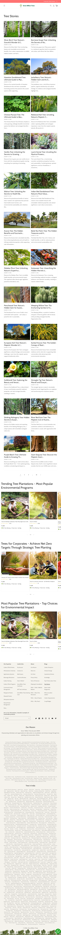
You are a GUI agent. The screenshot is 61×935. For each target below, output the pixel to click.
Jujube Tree (26, 854)
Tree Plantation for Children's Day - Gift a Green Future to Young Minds (38, 752)
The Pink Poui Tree (26, 910)
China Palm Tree (26, 810)
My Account (20, 667)
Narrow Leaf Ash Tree (47, 871)
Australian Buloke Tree (28, 794)
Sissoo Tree (22, 898)
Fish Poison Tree (30, 828)
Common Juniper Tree (10, 816)
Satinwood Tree (53, 892)
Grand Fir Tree (18, 833)
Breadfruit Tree (8, 803)
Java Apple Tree (53, 853)
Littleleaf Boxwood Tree (34, 862)
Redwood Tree (37, 887)
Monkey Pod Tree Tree (32, 868)
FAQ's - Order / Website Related (36, 688)
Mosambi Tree (52, 868)
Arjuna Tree (47, 792)
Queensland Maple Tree (16, 883)
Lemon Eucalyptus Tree (31, 860)
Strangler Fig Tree (46, 903)
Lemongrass (7, 862)
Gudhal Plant (13, 834)
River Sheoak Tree (12, 889)
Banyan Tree (7, 797)
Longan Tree (49, 862)
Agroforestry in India (47, 778)
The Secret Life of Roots (47, 910)
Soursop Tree (37, 900)
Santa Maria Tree (19, 892)
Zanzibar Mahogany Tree (21, 924)
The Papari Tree (9, 910)
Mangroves (22, 865)
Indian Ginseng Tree (18, 844)
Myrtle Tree (31, 871)
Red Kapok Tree (38, 886)
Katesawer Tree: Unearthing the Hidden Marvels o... (43, 269)
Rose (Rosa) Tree (33, 889)
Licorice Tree (14, 862)
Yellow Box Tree (36, 921)
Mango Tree (7, 865)
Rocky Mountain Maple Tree (23, 889)
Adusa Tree (37, 789)
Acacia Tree (31, 789)
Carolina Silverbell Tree (15, 807)
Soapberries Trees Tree (28, 900)
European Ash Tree (42, 824)
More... (5, 708)
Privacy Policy (34, 677)
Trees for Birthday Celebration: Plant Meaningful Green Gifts (14, 521)
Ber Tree (16, 798)
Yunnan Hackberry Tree (50, 922)
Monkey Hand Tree (22, 868)
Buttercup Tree (27, 804)
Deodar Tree (12, 819)
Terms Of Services (35, 681)
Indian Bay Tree (46, 839)
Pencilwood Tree (12, 878)
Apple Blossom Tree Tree (9, 792)
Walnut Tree (42, 915)
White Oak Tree (49, 918)
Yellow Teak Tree (21, 922)
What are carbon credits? (48, 693)
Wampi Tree (49, 915)
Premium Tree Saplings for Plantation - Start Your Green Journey (18, 749)
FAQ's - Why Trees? (35, 701)
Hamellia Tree (25, 836)
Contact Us (20, 670)
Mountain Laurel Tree (50, 869)
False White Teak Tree (50, 827)
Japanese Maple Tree (8, 853)
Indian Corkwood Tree (22, 842)
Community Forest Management (8, 688)
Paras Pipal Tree (31, 877)
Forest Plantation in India (18, 778)
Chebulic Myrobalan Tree (16, 810)
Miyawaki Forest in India (31, 776)
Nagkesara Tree (38, 871)
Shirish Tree (7, 897)
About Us (33, 670)
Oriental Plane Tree (37, 874)
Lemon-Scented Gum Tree (50, 860)
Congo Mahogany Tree (32, 816)
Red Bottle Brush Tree (47, 884)
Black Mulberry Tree (37, 800)
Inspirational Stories (49, 674)
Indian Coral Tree (38, 841)
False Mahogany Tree (21, 827)
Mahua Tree (25, 863)
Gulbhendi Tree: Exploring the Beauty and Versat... (15, 381)
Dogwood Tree (18, 821)
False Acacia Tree (11, 827)
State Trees (17, 903)
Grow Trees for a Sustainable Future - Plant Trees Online (22, 745)
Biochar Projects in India (32, 779)
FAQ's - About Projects (36, 698)
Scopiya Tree (41, 894)
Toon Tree (32, 912)
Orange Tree (29, 874)
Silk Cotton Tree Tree (30, 897)
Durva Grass (54, 821)
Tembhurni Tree (41, 907)
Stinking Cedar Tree (25, 903)
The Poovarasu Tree (36, 910)
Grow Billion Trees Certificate (21, 685)
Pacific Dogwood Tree (47, 874)
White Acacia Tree (9, 918)
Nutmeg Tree (17, 874)
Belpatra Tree (10, 798)
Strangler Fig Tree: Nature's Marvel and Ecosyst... (42, 381)
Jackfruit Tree (43, 850)
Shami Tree (38, 895)
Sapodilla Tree (27, 892)
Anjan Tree (48, 791)
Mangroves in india (38, 778)
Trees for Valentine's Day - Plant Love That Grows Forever (35, 769)
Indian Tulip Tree (16, 848)
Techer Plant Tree (26, 907)
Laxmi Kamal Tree (13, 860)
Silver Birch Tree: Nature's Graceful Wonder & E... (14, 41)
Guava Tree (7, 834)
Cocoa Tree (6, 815)
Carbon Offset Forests (9, 667)
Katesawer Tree (52, 856)
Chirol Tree (47, 812)
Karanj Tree (31, 856)
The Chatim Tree (23, 909)
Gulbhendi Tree (38, 834)
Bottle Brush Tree (21, 801)
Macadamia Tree (10, 863)
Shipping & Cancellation (36, 684)
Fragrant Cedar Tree (52, 828)
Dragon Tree (25, 821)
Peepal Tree (39, 877)
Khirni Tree (40, 857)
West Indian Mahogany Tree (51, 916)
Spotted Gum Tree (49, 901)
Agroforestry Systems (9, 674)
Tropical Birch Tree (48, 912)
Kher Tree (34, 857)
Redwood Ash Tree (29, 887)
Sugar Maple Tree (11, 904)
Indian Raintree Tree (14, 847)
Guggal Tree (20, 834)
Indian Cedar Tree (20, 841)
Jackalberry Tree (35, 850)
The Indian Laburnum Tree (33, 909)
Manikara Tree (29, 865)
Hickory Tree (7, 838)
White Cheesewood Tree (29, 918)
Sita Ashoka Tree (30, 898)
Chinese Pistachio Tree (19, 812)
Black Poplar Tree (46, 800)
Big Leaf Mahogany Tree (42, 798)
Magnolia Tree (18, 863)
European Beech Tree (51, 824)
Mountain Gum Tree (40, 869)
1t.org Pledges (47, 701)
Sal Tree (40, 891)
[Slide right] (33, 534)
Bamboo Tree (54, 795)
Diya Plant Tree (10, 821)
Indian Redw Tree (37, 847)
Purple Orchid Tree (25, 881)
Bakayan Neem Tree (30, 795)
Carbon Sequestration (49, 698)
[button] (4, 5)
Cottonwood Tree (48, 816)
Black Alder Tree (10, 800)
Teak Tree (19, 907)
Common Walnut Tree (21, 816)
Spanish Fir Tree (24, 901)
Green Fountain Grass (43, 833)
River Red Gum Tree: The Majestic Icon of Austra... (41, 418)
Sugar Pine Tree (19, 904)
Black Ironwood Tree (27, 800)
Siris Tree (17, 898)
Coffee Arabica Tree (21, 815)
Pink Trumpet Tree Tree (16, 880)
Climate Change (48, 670)
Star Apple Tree (10, 903)
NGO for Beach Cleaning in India (18, 779)
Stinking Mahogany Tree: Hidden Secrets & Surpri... (16, 418)
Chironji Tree (53, 812)
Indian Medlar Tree (25, 845)
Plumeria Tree (25, 880)
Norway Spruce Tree (8, 874)
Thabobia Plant (50, 907)
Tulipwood (25, 913)
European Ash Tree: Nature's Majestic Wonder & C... (15, 344)
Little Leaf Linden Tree (23, 862)
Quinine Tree (39, 883)
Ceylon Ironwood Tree (14, 809)
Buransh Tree (46, 803)
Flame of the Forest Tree (41, 828)
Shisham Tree (14, 897)
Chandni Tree (46, 809)
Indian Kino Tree (27, 844)
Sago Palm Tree (28, 891)
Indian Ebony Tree (44, 842)
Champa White (39, 809)
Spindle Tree (41, 901)
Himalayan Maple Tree (36, 838)
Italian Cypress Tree (8, 850)
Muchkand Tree (8, 871)
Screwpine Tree (48, 894)
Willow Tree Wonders (19, 921)
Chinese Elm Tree (52, 810)
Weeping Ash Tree (20, 916)
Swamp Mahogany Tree (35, 904)
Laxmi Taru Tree (21, 860)
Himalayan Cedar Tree (16, 838)
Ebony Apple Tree (43, 822)
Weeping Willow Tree (38, 916)
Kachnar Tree (48, 854)
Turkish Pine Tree (32, 913)
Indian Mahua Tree (16, 845)
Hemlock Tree (53, 836)
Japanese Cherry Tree (41, 851)
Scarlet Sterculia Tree (32, 894)
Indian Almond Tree (37, 839)
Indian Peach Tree (34, 845)
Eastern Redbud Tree (21, 822)
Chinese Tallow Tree (30, 812)
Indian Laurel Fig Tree (37, 844)
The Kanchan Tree (44, 909)
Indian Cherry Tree (29, 841)
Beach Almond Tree (48, 797)
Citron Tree (32, 813)
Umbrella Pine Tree (41, 913)
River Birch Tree (45, 887)
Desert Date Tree (20, 819)
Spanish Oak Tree (33, 901)
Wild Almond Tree (27, 919)
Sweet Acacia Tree (46, 904)
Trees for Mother (33, 521)
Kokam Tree (6, 859)
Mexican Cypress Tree (28, 866)
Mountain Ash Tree (9, 869)
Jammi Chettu (50, 850)
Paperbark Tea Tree (12, 877)
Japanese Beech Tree (21, 851)
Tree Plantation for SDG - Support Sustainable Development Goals (32, 755)
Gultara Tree (53, 834)
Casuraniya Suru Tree (38, 807)
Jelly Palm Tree (19, 854)
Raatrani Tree (46, 883)
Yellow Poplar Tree (13, 922)
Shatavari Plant (45, 895)
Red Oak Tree (46, 886)
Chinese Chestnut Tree (42, 810)
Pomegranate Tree (33, 880)
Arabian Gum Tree (20, 792)
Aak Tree (26, 789)
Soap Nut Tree (19, 900)
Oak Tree (23, 874)
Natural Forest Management (7, 703)
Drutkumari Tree (40, 821)
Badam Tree (10, 795)
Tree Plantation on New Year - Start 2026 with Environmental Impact (38, 763)
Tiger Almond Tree (25, 912)
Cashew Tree (24, 807)
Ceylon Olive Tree (24, 809)
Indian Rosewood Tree (47, 847)
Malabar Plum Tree (44, 863)
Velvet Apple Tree (26, 915)
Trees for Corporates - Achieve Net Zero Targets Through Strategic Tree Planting (27, 767)
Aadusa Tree (20, 789)
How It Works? (20, 681)
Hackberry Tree (17, 836)
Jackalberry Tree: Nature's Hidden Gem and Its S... (41, 78)
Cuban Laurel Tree (22, 818)
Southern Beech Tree (46, 900)
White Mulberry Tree (39, 918)
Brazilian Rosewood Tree (49, 801)
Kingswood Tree (52, 857)
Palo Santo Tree (26, 875)
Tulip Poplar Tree (17, 913)
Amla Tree (31, 791)
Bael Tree (16, 795)
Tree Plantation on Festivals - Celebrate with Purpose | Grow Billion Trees (23, 758)
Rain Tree (53, 883)
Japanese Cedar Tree (31, 851)
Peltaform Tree (46, 877)
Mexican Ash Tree (18, 866)
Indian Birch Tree (11, 841)
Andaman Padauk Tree (39, 791)
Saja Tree (35, 891)
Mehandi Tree (10, 866)
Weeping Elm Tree (29, 916)
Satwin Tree (7, 894)
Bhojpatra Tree (33, 798)
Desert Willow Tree (40, 819)
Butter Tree (20, 804)
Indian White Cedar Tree (26, 848)
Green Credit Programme (47, 688)
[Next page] (40, 474)
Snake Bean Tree (38, 898)
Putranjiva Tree (33, 881)
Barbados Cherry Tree (29, 797)
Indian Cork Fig (47, 841)
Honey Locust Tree (18, 839)
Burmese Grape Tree (12, 804)
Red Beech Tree (27, 884)
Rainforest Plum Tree (10, 884)
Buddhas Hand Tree (38, 803)
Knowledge (47, 677)
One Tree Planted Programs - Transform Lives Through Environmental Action (32, 746)
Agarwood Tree (10, 791)
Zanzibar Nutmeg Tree (33, 924)
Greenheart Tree (52, 833)
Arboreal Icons (28, 792)
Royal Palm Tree (11, 891)
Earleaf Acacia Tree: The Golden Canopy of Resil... (43, 344)
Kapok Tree (25, 856)
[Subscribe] (28, 718)
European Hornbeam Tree (10, 825)
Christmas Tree (17, 813)
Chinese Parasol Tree (8, 812)
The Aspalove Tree (14, 909)
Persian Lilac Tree (21, 878)
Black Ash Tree (18, 800)
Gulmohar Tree (46, 834)
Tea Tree (14, 907)
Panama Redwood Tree (36, 875)
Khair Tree (16, 857)
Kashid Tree (45, 856)
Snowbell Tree (11, 900)
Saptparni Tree (45, 892)
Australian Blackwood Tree (16, 794)
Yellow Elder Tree (45, 921)
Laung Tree (51, 859)
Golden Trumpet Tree (9, 833)
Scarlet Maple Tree (22, 894)
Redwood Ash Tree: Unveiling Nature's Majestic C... (42, 116)
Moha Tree (14, 868)
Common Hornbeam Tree (51, 815)
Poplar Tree (50, 880)
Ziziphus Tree (42, 924)
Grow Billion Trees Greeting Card (23, 693)
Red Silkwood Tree (19, 887)
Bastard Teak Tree (39, 797)
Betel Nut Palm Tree (24, 798)
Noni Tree (30, 872)
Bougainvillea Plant (30, 801)
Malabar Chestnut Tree (34, 863)
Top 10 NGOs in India (42, 776)
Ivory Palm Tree (17, 850)
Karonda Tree (38, 856)
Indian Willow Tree (37, 848)
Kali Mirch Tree (11, 856)
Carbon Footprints (48, 667)
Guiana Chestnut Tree (28, 834)
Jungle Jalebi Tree (33, 854)
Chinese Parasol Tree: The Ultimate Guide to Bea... (14, 116)
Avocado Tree (50, 794)
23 (36, 474)
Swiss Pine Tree (29, 906)
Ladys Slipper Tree (23, 859)
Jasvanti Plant (45, 853)
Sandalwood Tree (10, 892)
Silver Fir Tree (47, 897)
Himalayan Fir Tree (26, 838)
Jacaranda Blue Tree (26, 850)
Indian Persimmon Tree (45, 845)
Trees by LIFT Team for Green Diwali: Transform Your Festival (14, 577)
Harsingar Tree (32, 836)
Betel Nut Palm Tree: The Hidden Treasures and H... (44, 232)
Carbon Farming (7, 681)
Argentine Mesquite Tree (38, 792)
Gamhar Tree (18, 830)
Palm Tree (19, 875)
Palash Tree (13, 875)
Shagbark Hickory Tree (21, 895)
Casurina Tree (47, 807)
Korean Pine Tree (14, 859)
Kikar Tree (46, 857)
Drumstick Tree (32, 821)
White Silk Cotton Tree (17, 919)
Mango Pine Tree (53, 863)
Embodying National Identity (22, 824)
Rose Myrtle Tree (42, 889)
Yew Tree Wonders (39, 922)
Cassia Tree (30, 807)
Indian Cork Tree (13, 842)
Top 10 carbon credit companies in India (37, 781)
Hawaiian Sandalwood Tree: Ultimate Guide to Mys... (15, 78)
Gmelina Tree (11, 831)
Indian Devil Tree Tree (33, 842)
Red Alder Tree (20, 884)
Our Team (33, 674)
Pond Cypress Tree (43, 880)
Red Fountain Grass (18, 886)
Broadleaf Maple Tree (17, 803)
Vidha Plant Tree (35, 915)
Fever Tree (6, 828)
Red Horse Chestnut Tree (29, 886)
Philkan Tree (7, 880)
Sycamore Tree (37, 906)
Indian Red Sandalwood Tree (26, 847)
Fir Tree (16, 828)
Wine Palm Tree (28, 921)
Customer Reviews (21, 677)
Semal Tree (13, 895)
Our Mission (34, 667)
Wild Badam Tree (36, 919)
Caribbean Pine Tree (42, 806)
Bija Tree (51, 798)
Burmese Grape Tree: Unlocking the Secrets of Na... (43, 41)
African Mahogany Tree (46, 789)
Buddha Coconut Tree (27, 803)
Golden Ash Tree (19, 831)
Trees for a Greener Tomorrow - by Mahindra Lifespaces (42, 581)
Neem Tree (24, 872)
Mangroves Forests (8, 692)
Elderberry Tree (51, 822)
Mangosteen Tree (14, 865)
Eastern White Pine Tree (32, 822)
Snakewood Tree (47, 898)
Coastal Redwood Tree (41, 813)
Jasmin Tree (38, 853)
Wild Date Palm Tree (45, 919)
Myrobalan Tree (24, 871)
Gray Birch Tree (26, 833)
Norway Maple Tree (51, 872)
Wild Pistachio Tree (9, 921)
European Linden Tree (32, 825)
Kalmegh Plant (19, 856)
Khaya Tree (22, 857)
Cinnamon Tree (25, 813)
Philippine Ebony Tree (50, 878)
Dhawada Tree (49, 819)
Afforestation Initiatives (9, 670)
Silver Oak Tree (10, 898)
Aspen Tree (7, 794)
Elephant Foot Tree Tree (9, 824)
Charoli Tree (53, 809)
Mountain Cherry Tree (19, 869)
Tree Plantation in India (20, 776)
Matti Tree (50, 865)
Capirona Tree (34, 806)
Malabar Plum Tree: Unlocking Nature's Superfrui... (16, 269)
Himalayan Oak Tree (47, 838)
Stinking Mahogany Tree (36, 903)
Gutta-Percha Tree (9, 836)
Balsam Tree (47, 795)
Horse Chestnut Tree (27, 839)
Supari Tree (26, 904)
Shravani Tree (21, 897)
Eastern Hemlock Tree (11, 822)
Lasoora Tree (37, 859)
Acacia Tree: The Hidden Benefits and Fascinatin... (14, 232)
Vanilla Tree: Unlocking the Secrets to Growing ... (14, 153)
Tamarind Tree (8, 907)
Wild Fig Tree (54, 919)
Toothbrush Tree (39, 912)
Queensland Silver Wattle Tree (28, 883)
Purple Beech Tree (15, 881)
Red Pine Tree (53, 886)
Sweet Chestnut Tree (11, 906)
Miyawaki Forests (8, 696)
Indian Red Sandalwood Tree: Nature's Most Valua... (42, 192)
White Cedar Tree (18, 918)
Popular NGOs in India (9, 776)
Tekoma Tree (34, 907)
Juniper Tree (41, 854)
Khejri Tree (28, 857)
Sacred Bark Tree (19, 891)
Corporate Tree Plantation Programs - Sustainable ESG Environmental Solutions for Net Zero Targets (27, 742)
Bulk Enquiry (20, 674)
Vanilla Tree (18, 915)
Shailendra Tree (31, 895)
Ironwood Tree (46, 848)
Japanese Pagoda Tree (19, 853)
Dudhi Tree (48, 821)
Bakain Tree (21, 795)
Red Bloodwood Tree (36, 884)
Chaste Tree (6, 810)
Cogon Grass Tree (30, 815)
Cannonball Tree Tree (24, 806)
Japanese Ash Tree (11, 851)
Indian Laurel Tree (47, 844)
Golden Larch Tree (51, 831)
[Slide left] (27, 534)
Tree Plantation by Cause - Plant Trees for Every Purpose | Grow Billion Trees (32, 751)
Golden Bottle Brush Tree (29, 831)
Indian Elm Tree (52, 842)
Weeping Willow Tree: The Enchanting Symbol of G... (41, 306)
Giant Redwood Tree (26, 830)
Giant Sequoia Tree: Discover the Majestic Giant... (44, 456)
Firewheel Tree (22, 828)
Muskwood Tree (16, 871)
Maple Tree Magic (37, 865)
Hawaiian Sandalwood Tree (42, 836)
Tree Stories (47, 684)
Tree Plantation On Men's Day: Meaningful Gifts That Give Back (35, 760)
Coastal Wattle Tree (51, 813)
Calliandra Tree (45, 804)
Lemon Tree (40, 860)
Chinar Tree (33, 810)
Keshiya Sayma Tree (8, 857)
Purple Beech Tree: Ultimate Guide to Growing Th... (15, 456)
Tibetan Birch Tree (15, 912)
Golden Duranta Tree (40, 831)
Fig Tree (11, 828)
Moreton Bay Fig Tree (42, 868)
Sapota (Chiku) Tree (36, 892)
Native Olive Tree (16, 872)
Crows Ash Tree (13, 818)
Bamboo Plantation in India (21, 781)
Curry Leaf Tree (49, 818)
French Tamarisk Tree (9, 830)
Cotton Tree (40, 816)
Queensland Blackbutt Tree (44, 881)
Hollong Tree (10, 839)
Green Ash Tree (33, 833)
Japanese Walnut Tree (29, 853)
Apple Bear (53, 791)
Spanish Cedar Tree (15, 901)
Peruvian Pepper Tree (39, 878)
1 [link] (20, 475)
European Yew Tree (42, 825)
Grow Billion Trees (33, 928)
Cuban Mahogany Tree (32, 818)
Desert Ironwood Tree (30, 819)
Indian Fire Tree (9, 844)
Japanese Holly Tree (51, 851)
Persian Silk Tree (29, 878)
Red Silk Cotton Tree (9, 887)
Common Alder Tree (40, 815)
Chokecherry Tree (8, 813)
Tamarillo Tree (53, 906)
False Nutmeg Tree (31, 827)
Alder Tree (17, 791)
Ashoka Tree (53, 792)
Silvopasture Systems (9, 699)
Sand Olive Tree (46, 891)
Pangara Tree (45, 875)
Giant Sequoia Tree (36, 830)
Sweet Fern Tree (20, 906)
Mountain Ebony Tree (30, 869)
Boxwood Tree (39, 801)
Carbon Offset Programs (9, 684)
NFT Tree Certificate (22, 689)
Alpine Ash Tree (24, 791)
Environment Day (29, 778)
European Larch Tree (21, 825)
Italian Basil (52, 848)
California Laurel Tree (36, 804)
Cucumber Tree (41, 818)
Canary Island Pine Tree (14, 806)
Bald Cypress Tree (39, 795)
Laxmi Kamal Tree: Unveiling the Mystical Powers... (44, 153)
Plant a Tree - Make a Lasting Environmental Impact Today (44, 748)
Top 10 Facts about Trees (50, 681)
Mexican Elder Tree (38, 866)
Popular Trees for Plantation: (10, 789)
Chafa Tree (32, 809)
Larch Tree (31, 859)
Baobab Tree (20, 797)
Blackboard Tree (12, 801)
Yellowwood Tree (30, 922)
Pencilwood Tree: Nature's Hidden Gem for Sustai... (14, 306)
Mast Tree (44, 865)
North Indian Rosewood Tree (39, 872)
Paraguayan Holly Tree (22, 877)
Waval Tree (12, 916)
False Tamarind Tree (40, 827)
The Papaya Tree (17, 910)
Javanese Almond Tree (10, 854)
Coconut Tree (13, 815)
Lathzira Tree (44, 859)
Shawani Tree (53, 895)
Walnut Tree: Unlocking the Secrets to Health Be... (14, 192)
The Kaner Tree (53, 909)
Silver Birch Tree (39, 897)
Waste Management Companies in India (47, 779)
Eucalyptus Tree (33, 824)
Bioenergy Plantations (9, 677)
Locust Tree (43, 862)
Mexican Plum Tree (48, 866)
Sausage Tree (14, 894)
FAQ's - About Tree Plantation (35, 693)
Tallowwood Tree (45, 906)
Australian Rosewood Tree (40, 794)
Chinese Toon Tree (39, 812)
